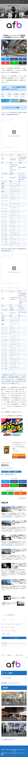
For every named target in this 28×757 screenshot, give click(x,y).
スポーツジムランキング (6, 467)
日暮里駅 (8, 474)
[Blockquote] (13, 624)
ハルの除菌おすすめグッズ (8, 739)
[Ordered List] (9, 624)
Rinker (18, 450)
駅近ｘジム (19, 471)
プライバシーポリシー (14, 682)
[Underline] (6, 624)
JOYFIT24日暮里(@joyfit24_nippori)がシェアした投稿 (14, 287)
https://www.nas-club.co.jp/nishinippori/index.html (22, 177)
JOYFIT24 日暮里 (6, 248)
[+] (20, 624)
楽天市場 (15, 457)
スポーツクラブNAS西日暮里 (9, 112)
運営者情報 (4, 682)
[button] (25, 678)
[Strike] (8, 624)
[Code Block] (14, 624)
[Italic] (4, 624)
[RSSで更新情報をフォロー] (20, 493)
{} (18, 624)
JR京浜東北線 (5, 471)
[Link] (16, 624)
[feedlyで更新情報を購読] (7, 493)
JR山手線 (12, 471)
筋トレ (14, 474)
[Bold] (2, 624)
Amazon (15, 454)
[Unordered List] (11, 624)
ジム (4, 474)
